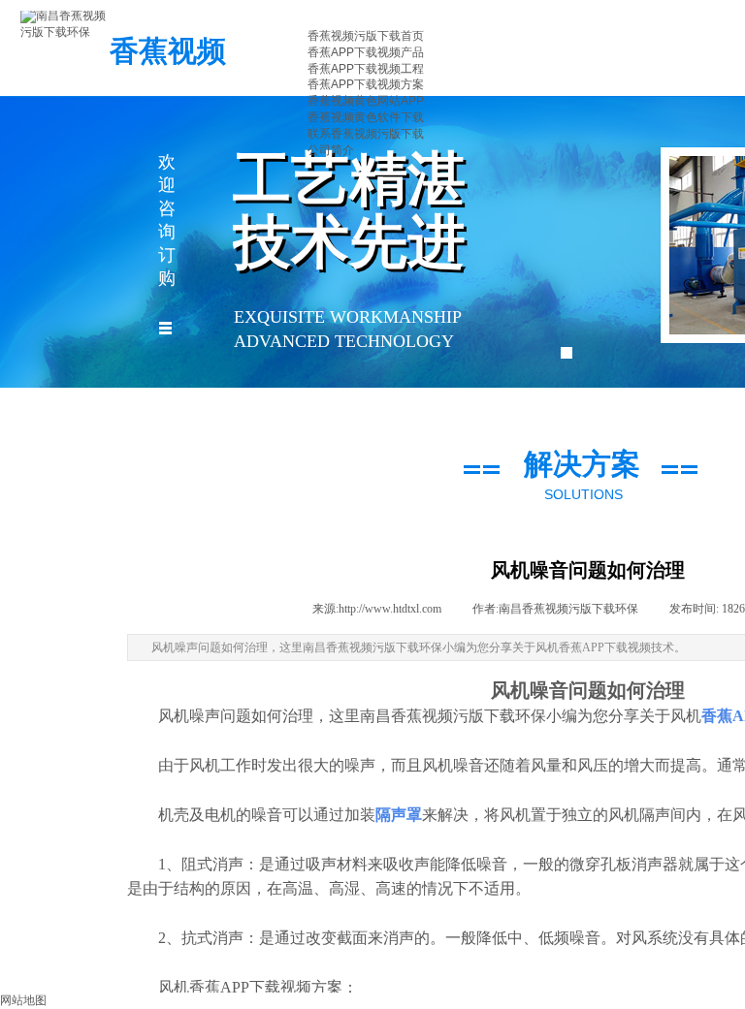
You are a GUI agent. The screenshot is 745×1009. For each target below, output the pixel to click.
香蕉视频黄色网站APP (366, 101)
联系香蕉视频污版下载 (366, 134)
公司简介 (331, 150)
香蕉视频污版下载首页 (366, 36)
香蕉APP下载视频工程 (366, 69)
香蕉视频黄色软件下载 (366, 117)
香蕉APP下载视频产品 (366, 52)
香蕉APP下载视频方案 (366, 84)
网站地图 (23, 1000)
